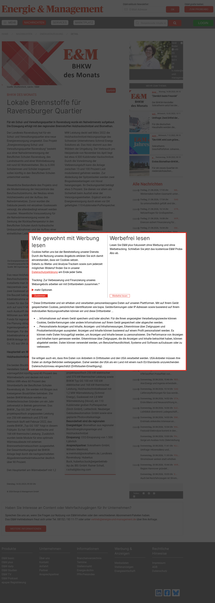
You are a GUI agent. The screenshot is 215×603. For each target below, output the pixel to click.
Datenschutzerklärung (45, 272)
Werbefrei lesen (120, 296)
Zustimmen (40, 296)
